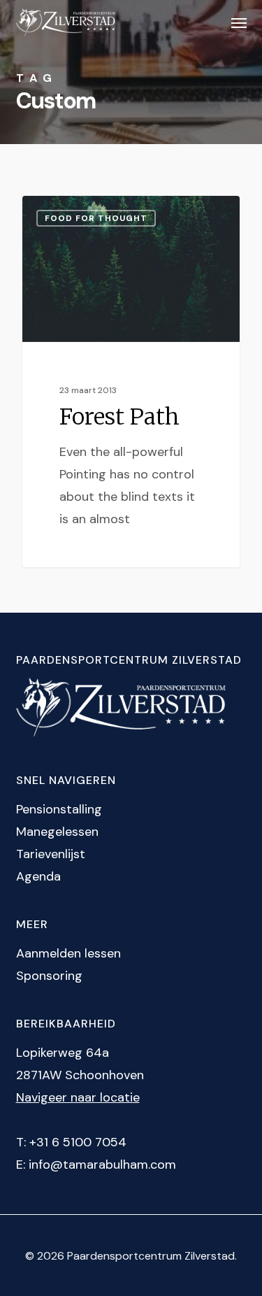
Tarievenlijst (50, 854)
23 (156, 212)
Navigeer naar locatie (78, 1097)
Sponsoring (49, 975)
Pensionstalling (59, 809)
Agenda (38, 876)
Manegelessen (57, 831)
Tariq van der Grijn (88, 212)
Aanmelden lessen (68, 953)
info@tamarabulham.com (102, 1164)
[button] (239, 22)
